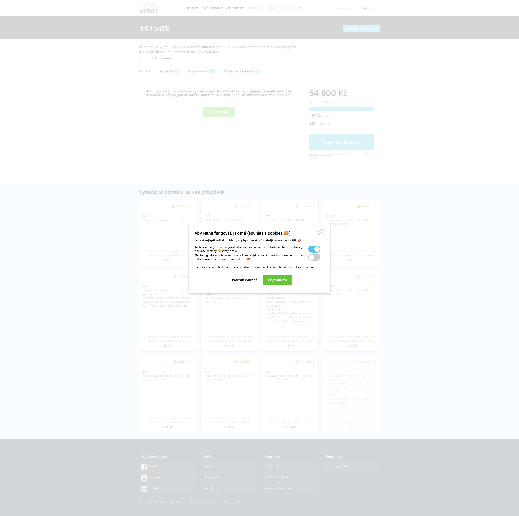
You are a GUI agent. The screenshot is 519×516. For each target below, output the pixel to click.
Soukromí (260, 267)
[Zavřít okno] (321, 232)
